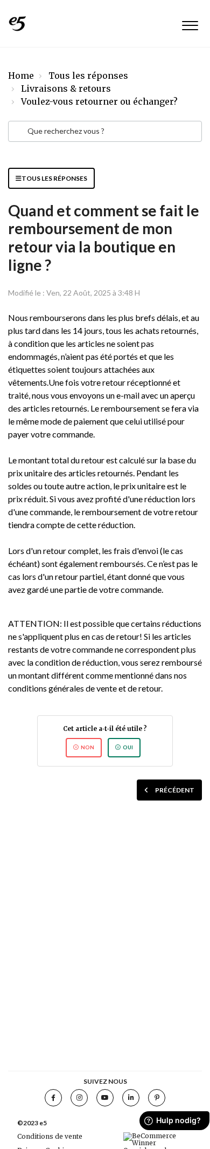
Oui (128, 747)
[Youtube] (105, 1097)
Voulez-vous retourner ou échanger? (99, 101)
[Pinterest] (156, 1097)
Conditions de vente (49, 1136)
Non (87, 747)
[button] (190, 23)
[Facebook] (53, 1097)
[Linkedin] (130, 1097)
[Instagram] (79, 1097)
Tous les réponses (88, 75)
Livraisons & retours (66, 88)
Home (21, 75)
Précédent (174, 790)
